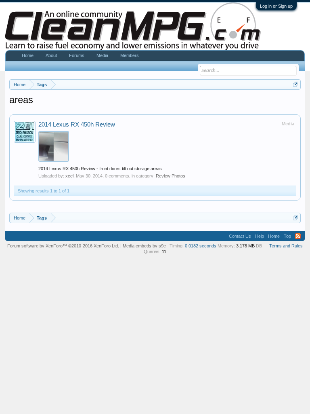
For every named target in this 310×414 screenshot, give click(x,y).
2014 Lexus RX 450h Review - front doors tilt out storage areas (100, 168)
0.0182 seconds (200, 245)
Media (102, 55)
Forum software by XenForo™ (63, 245)
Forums (76, 55)
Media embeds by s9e (144, 245)
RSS (298, 236)
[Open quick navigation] (295, 84)
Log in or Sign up (276, 6)
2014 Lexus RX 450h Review (76, 124)
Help (259, 236)
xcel (69, 175)
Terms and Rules (286, 245)
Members (129, 55)
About (51, 55)
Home (28, 55)
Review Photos (170, 175)
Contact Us (240, 236)
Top (287, 236)
